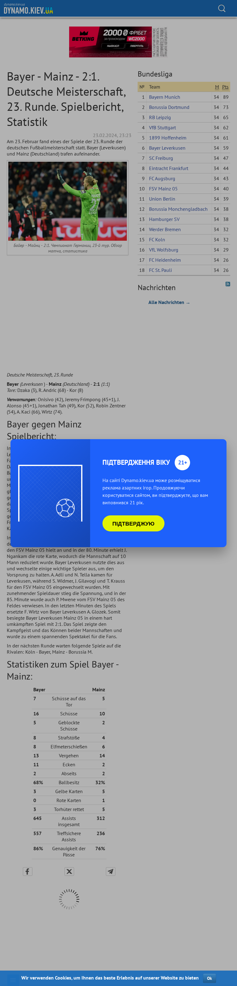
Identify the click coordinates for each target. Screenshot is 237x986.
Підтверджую (133, 523)
